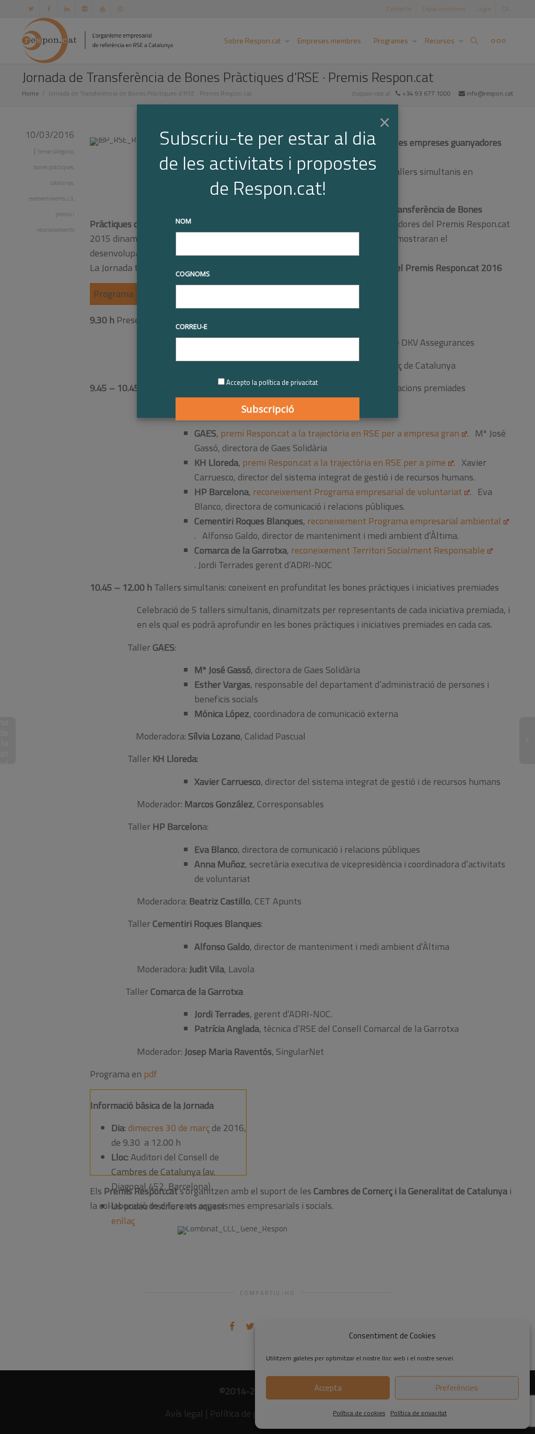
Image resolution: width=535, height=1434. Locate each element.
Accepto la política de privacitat (272, 382)
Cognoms (193, 273)
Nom (183, 221)
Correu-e (191, 326)
